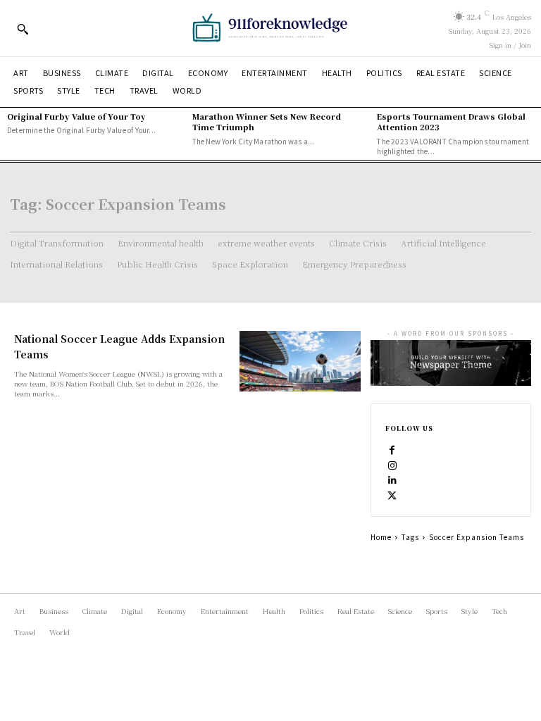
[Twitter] (392, 495)
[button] (22, 29)
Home (381, 537)
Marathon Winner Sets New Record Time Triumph (266, 121)
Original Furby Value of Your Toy (76, 116)
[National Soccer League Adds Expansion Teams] (300, 361)
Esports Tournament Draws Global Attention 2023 (451, 121)
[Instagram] (392, 464)
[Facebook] (392, 448)
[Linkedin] (392, 479)
